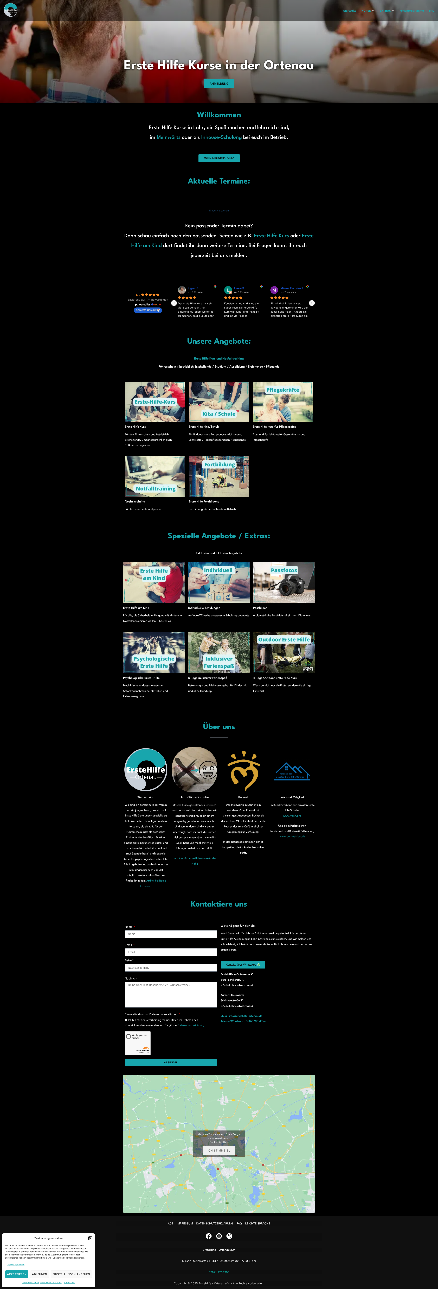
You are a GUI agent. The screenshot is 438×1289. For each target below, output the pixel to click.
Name (129, 926)
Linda (237, 288)
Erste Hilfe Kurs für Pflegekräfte (274, 426)
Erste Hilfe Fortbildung (204, 501)
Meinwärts (169, 137)
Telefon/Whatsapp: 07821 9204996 (243, 1021)
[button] (90, 1238)
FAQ (432, 10)
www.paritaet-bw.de (292, 836)
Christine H (195, 288)
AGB (170, 1223)
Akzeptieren (17, 1274)
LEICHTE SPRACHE (257, 1223)
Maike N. (286, 288)
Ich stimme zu (219, 1150)
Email (129, 945)
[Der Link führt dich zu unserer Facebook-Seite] (208, 1237)
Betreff (129, 960)
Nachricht (131, 978)
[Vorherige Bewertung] (174, 303)
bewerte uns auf (146, 310)
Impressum (69, 1282)
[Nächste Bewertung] (312, 303)
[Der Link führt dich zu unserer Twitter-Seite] (229, 1237)
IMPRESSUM (185, 1223)
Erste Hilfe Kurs (271, 236)
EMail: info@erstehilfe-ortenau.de (241, 1016)
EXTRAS (385, 10)
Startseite (349, 10)
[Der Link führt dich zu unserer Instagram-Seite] (219, 1237)
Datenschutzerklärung (51, 1282)
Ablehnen (39, 1274)
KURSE (366, 10)
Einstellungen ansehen (71, 1274)
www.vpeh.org (292, 816)
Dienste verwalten (15, 1264)
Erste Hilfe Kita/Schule (204, 426)
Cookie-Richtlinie (30, 1282)
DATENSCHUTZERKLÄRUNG (214, 1223)
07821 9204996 (219, 1272)
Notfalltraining (135, 501)
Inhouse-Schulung (222, 137)
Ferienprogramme (412, 10)
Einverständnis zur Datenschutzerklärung (151, 1014)
